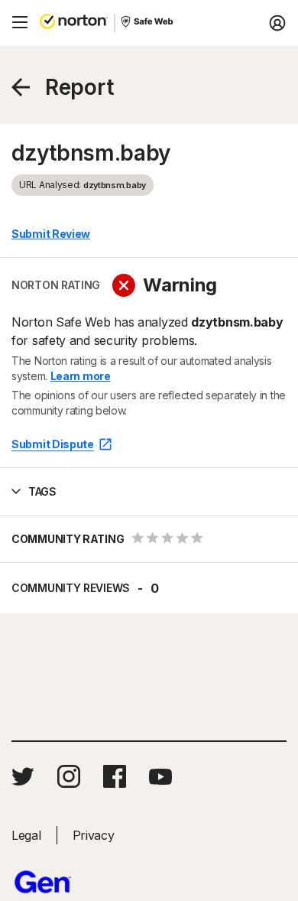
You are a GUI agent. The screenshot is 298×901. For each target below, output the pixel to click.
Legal (26, 835)
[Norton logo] (74, 23)
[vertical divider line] (114, 23)
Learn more (80, 375)
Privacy (94, 835)
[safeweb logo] (148, 23)
